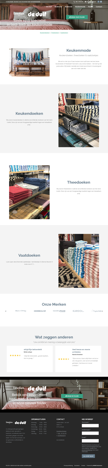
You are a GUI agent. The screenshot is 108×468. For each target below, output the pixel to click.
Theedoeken (55, 33)
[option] (15, 311)
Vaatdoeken (64, 33)
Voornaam (85, 422)
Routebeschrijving (61, 431)
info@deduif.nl (91, 1)
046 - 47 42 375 (62, 433)
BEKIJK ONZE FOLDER (78, 17)
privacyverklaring (87, 450)
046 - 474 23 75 (79, 1)
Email (84, 437)
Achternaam (86, 430)
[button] (5, 311)
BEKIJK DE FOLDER (73, 396)
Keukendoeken (45, 33)
